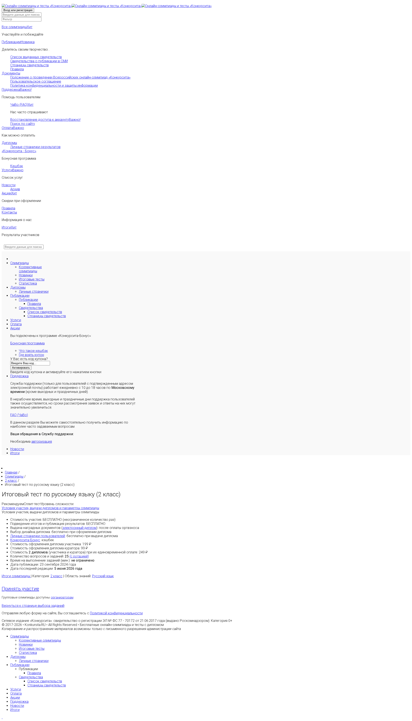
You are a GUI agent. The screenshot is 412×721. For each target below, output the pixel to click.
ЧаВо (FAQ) (21, 105)
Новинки (26, 275)
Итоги (9, 227)
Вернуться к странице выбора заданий (33, 606)
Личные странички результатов (35, 147)
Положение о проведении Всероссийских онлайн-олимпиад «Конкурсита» (70, 77)
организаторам (62, 597)
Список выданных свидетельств (36, 57)
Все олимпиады (17, 27)
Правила (17, 69)
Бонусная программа (27, 343)
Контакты (9, 212)
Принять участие (20, 588)
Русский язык (103, 576)
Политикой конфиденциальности (116, 613)
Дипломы (9, 143)
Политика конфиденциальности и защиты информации (54, 85)
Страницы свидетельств (29, 65)
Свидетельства (31, 308)
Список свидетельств (44, 312)
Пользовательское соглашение (35, 81)
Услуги (12, 170)
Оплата (13, 128)
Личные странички (33, 291)
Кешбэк (16, 166)
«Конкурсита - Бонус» (19, 151)
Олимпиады (19, 263)
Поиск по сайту (22, 124)
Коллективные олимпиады (30, 269)
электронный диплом (79, 528)
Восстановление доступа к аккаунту (45, 120)
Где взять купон (31, 355)
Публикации (18, 42)
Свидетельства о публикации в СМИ (39, 61)
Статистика (28, 283)
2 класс (56, 576)
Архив (15, 189)
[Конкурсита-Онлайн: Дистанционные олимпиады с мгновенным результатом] (107, 6)
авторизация (41, 441)
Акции (9, 193)
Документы (11, 73)
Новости (8, 185)
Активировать (21, 367)
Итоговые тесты (31, 279)
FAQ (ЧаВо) (19, 415)
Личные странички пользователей (37, 536)
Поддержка (17, 90)
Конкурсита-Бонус (25, 540)
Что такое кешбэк (33, 351)
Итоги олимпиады (16, 576)
